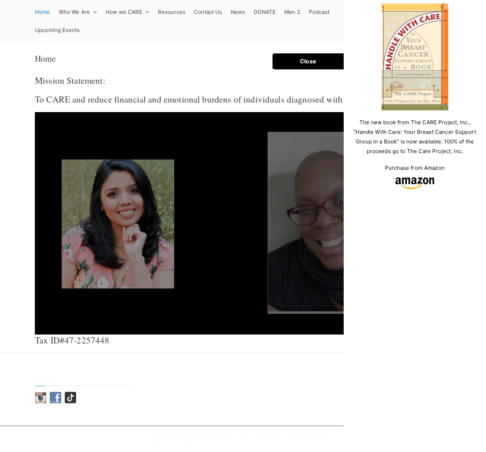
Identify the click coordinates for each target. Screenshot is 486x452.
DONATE (265, 12)
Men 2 (292, 12)
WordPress (320, 439)
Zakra (289, 439)
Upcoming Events (57, 30)
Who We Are (74, 12)
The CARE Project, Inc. (222, 439)
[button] (93, 12)
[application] (232, 223)
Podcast (319, 12)
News (238, 12)
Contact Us (208, 12)
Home (42, 12)
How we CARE (124, 12)
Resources (171, 12)
